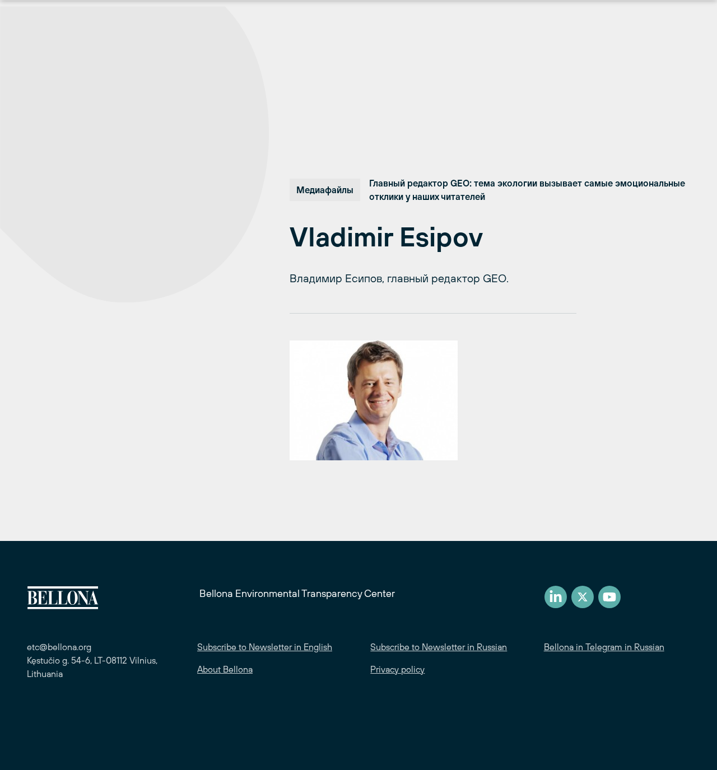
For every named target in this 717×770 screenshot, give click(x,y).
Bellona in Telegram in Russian (604, 647)
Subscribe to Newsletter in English (264, 647)
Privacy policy (397, 669)
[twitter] (582, 597)
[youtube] (609, 597)
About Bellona (225, 669)
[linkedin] (555, 597)
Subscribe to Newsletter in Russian (438, 647)
